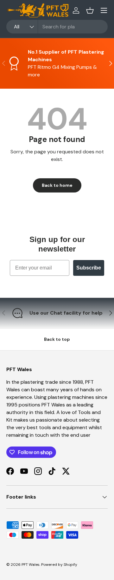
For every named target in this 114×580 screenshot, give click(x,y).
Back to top (57, 339)
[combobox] (57, 26)
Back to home (57, 185)
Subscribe (88, 267)
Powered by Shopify (59, 564)
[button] (90, 10)
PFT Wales (31, 564)
